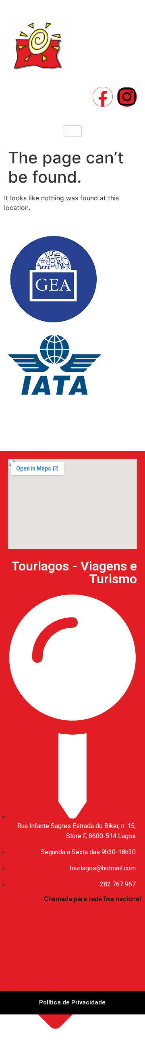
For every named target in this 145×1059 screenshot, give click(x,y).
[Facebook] (103, 97)
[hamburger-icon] (73, 131)
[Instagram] (127, 97)
